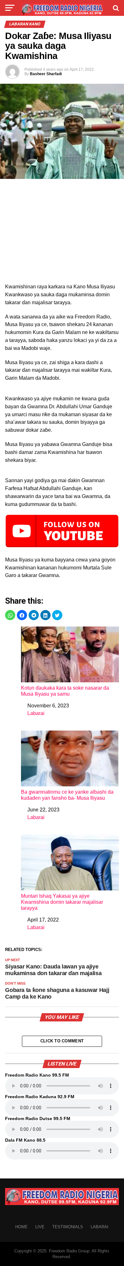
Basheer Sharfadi (46, 74)
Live (40, 1226)
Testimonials (67, 1226)
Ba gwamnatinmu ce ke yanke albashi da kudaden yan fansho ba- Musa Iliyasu (67, 795)
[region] (62, 232)
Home (21, 1226)
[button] (10, 615)
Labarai (36, 713)
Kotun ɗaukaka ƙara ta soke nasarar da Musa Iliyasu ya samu (65, 691)
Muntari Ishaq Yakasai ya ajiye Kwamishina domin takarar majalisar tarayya (62, 902)
